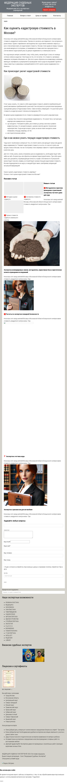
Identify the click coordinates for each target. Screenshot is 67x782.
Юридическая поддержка (10, 590)
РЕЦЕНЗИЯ (9, 638)
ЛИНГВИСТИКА (11, 609)
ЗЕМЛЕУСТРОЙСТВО (12, 619)
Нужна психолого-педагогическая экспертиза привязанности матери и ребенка (35, 737)
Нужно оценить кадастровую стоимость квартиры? (20, 172)
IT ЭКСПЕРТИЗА (11, 633)
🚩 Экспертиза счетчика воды (14, 456)
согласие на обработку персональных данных (23, 567)
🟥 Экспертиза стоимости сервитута (32, 198)
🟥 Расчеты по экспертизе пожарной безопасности (21, 314)
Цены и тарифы (41, 16)
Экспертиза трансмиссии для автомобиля (18, 510)
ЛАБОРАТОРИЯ (10, 614)
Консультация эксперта (9, 725)
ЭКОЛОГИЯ (9, 624)
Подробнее (36, 777)
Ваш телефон (8, 553)
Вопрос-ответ (25, 16)
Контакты (57, 16)
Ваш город (7, 560)
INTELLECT (9, 635)
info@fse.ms (49, 7)
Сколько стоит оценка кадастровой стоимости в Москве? (22, 174)
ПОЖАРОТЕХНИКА (11, 631)
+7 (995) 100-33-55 (49, 4)
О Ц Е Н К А (9, 626)
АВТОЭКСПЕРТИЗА (12, 617)
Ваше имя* (7, 546)
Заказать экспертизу (49, 10)
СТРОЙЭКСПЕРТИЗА (12, 621)
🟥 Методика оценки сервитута (10, 198)
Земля (5, 21)
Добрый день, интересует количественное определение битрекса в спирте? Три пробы (36, 730)
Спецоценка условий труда (10, 758)
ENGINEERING (10, 628)
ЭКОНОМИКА (10, 607)
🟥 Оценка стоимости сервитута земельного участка (11, 217)
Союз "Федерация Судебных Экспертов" (33, 756)
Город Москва (10, 695)
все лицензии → (7, 689)
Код (8, 530)
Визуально (5, 530)
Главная (10, 16)
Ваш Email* (7, 542)
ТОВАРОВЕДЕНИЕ (11, 612)
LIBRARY (8, 640)
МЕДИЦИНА (9, 605)
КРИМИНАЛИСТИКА (12, 602)
